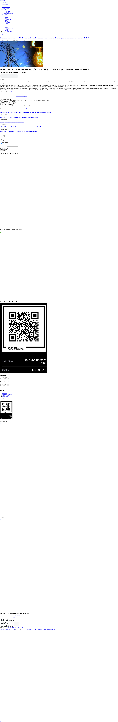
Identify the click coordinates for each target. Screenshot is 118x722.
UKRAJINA (7, 5)
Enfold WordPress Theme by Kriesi (17, 627)
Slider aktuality (24, 108)
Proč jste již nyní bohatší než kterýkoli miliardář (12, 122)
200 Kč (4, 136)
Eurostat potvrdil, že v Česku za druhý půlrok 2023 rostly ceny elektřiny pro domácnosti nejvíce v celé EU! (44, 38)
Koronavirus (7, 11)
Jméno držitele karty (4, 148)
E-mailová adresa (3, 147)
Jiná (3, 140)
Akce (19, 108)
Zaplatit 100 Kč (3, 150)
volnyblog (8, 627)
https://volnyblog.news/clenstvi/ (44, 105)
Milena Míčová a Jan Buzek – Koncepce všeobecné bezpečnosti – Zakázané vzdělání (21, 126)
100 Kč (4, 135)
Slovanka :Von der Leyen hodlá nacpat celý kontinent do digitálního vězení (19, 117)
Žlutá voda (7, 12)
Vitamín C (7, 10)
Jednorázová (5, 143)
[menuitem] (60, 2)
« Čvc (1, 388)
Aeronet (16, 108)
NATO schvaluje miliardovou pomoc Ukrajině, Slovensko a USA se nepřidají (19, 131)
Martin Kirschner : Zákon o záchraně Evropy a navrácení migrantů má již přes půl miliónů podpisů (25, 112)
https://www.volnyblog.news (21, 96)
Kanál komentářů (5, 395)
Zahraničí (29, 108)
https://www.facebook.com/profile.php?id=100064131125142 (12, 615)
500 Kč (4, 138)
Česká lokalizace (5, 396)
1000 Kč (4, 139)
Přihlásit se (4, 393)
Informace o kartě (3, 149)
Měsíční (4, 145)
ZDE (12, 91)
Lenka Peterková (4, 108)
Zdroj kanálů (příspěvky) (7, 394)
